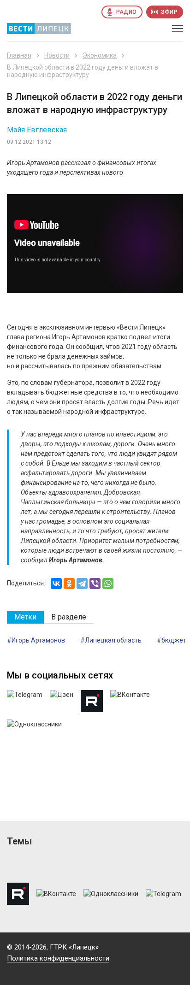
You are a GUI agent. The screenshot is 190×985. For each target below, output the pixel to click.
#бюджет (171, 640)
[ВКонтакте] (56, 583)
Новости (57, 55)
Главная (19, 55)
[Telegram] (82, 583)
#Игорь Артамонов (36, 640)
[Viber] (95, 583)
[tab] (25, 617)
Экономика (100, 55)
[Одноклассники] (69, 583)
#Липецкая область (111, 640)
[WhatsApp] (107, 583)
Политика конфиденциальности (58, 958)
